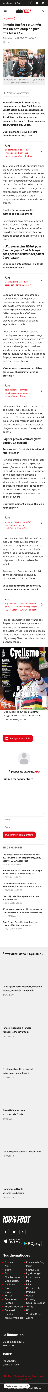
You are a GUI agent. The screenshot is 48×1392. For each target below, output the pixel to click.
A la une (9, 1262)
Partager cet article (19, 738)
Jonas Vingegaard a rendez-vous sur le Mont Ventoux (18, 1029)
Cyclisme (9, 18)
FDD (37, 771)
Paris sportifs (33, 1288)
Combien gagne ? (14, 1277)
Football (9, 1302)
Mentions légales (22, 1376)
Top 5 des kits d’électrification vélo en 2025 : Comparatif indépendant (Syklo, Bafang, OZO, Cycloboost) (22, 857)
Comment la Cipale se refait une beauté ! (14, 1191)
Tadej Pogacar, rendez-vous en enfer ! (23, 1151)
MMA (29, 1284)
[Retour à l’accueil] (23, 10)
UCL (28, 1310)
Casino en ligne (11, 1364)
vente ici (22, 715)
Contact (8, 1376)
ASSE (8, 1265)
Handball (9, 1313)
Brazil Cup (10, 1273)
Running (30, 1299)
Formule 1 (10, 1310)
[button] (42, 11)
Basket (8, 1269)
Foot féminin (11, 1299)
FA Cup (9, 1295)
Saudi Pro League (35, 1302)
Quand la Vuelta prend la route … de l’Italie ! (14, 1112)
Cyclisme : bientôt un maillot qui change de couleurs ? (18, 1071)
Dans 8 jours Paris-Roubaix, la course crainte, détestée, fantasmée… (22, 988)
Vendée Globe (34, 1313)
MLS (28, 1280)
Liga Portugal (33, 1273)
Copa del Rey (12, 1280)
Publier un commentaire (16, 1386)
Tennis (29, 1306)
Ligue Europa (33, 1277)
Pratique (30, 1291)
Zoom (29, 1317)
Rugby (29, 1295)
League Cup (32, 1269)
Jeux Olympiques (14, 1317)
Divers (8, 1288)
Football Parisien (14, 1306)
